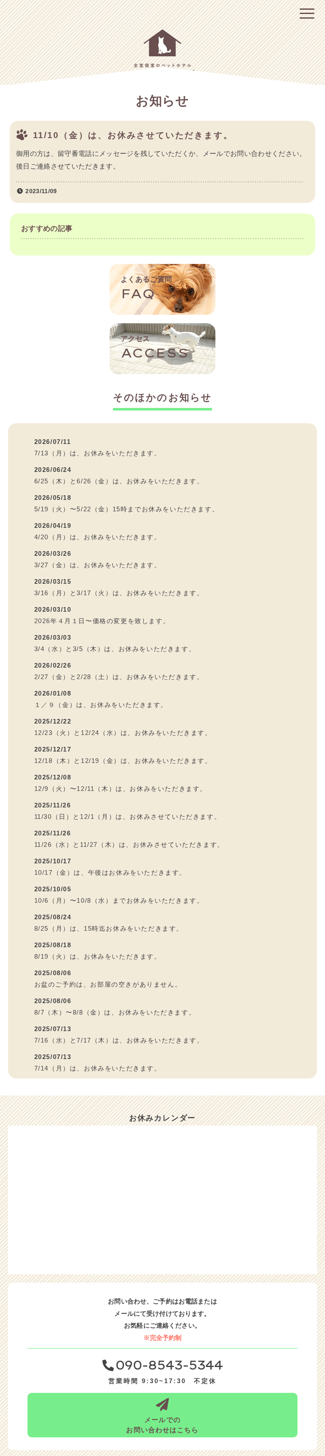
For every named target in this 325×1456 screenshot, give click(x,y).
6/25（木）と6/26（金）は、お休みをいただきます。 (119, 481)
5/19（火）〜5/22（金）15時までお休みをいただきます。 (126, 509)
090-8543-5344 (169, 1366)
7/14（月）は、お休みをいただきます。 (97, 1068)
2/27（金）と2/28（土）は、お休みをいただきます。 (119, 676)
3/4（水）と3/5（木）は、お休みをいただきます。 (115, 648)
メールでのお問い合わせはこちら (162, 1425)
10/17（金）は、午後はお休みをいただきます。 (110, 872)
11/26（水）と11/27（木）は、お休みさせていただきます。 (129, 844)
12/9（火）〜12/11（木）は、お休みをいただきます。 (120, 788)
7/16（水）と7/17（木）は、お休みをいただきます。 (119, 1040)
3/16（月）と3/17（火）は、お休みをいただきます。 (119, 592)
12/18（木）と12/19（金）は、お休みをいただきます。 (123, 760)
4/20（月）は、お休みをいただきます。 (97, 537)
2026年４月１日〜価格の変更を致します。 (102, 620)
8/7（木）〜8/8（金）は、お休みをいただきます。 (115, 1012)
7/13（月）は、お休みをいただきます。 (97, 453)
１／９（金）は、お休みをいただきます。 (101, 704)
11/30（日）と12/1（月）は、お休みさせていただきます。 (127, 816)
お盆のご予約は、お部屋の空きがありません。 (108, 984)
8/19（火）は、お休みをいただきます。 (97, 956)
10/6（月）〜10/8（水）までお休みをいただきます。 (119, 900)
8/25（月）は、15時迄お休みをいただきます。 (108, 928)
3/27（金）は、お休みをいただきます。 (97, 565)
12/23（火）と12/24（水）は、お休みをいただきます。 (123, 732)
